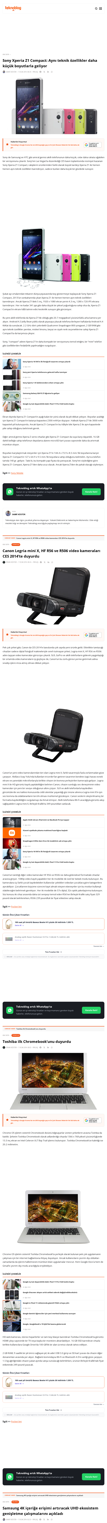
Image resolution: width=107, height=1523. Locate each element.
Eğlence (15, 1502)
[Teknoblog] (13, 8)
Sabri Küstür (11, 72)
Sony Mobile (17, 473)
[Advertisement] (53, 980)
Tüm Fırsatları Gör (52, 952)
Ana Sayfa (6, 54)
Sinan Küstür (11, 562)
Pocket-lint (16, 906)
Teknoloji (15, 544)
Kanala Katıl (91, 491)
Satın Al (18, 925)
